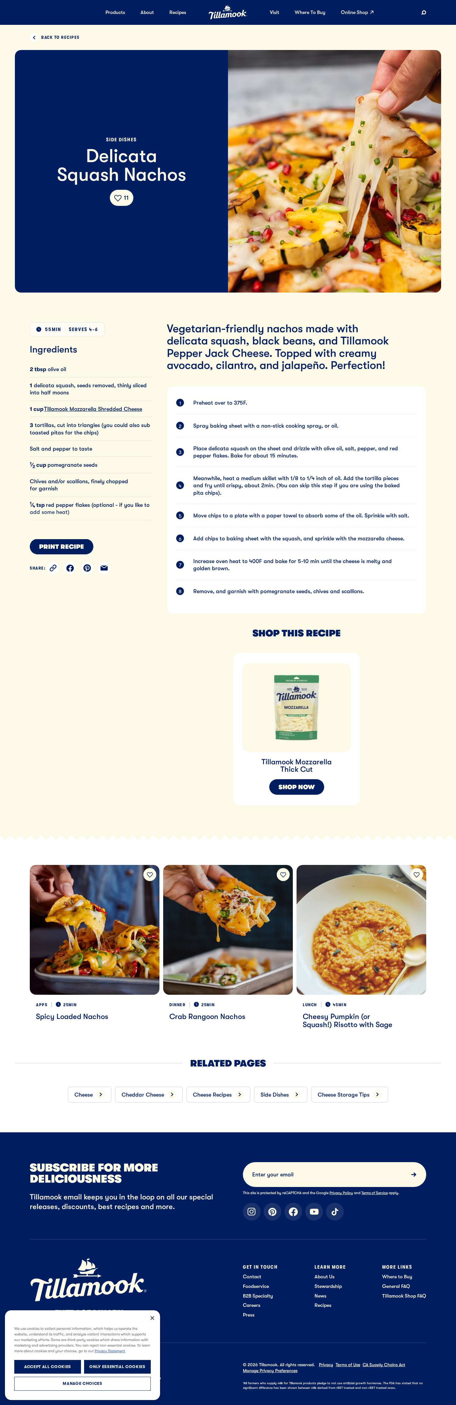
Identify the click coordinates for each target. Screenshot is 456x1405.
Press (248, 1314)
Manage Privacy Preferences (270, 1370)
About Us (324, 1276)
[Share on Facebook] (70, 568)
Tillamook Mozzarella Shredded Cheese (93, 409)
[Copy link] (53, 568)
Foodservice (256, 1286)
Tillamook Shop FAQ (404, 1296)
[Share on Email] (104, 568)
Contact (252, 1276)
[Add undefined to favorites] (149, 874)
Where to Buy (397, 1276)
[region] (311, 721)
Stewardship (328, 1286)
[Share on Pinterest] (87, 568)
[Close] (152, 1318)
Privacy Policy (341, 1193)
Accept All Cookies (47, 1366)
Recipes (323, 1305)
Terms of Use (348, 1364)
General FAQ (396, 1286)
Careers (251, 1305)
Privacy (326, 1364)
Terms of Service (374, 1193)
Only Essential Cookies (117, 1366)
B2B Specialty (258, 1296)
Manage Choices (82, 1383)
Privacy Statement (110, 1351)
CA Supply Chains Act (384, 1364)
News (320, 1296)
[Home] (228, 18)
